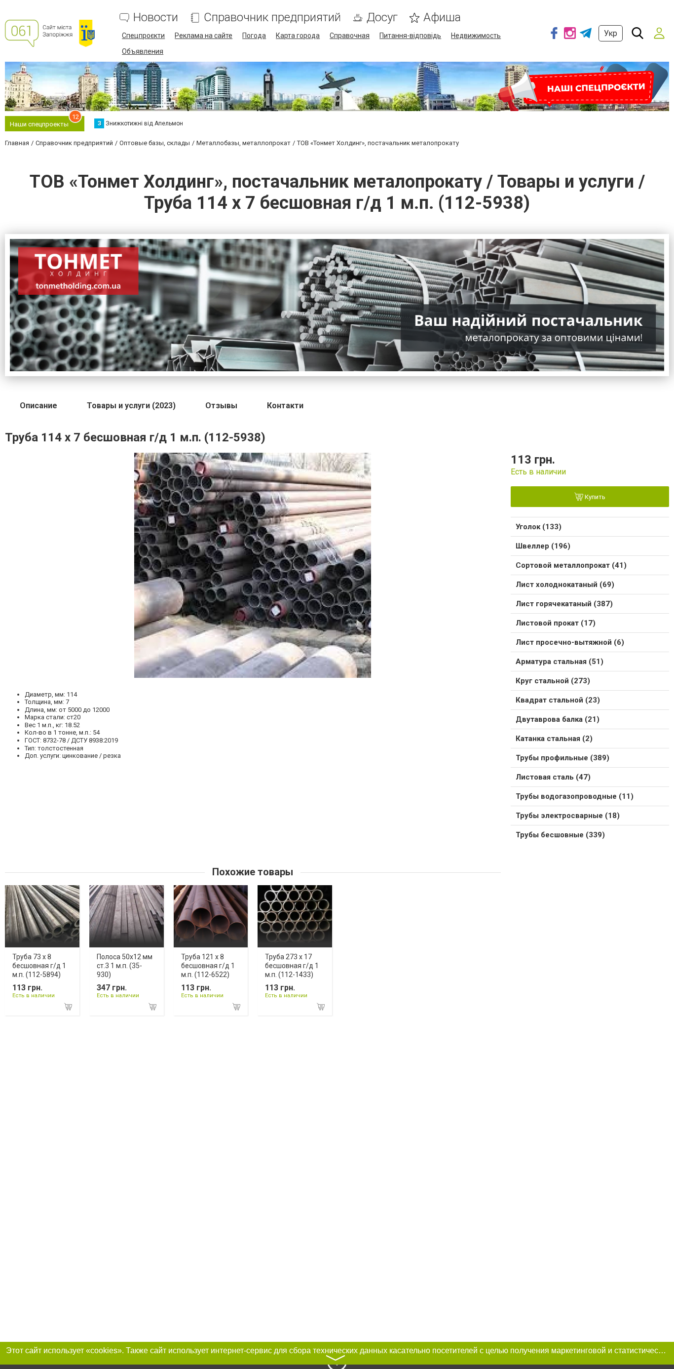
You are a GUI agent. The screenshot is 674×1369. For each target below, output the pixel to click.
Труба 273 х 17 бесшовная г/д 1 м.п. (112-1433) (292, 965)
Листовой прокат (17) (556, 623)
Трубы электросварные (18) (568, 815)
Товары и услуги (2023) (131, 405)
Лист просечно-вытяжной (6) (570, 642)
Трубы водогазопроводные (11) (575, 796)
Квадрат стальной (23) (558, 700)
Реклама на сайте (203, 35)
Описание (38, 405)
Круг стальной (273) (553, 680)
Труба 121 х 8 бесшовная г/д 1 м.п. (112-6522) (208, 965)
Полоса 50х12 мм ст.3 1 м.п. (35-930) (124, 965)
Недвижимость (476, 35)
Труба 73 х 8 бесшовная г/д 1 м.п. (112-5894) (39, 965)
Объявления (142, 51)
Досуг (382, 17)
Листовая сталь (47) (553, 777)
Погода (254, 35)
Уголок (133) (539, 526)
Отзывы (221, 405)
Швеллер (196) (543, 546)
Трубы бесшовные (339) (560, 834)
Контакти (285, 405)
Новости (155, 17)
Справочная (350, 35)
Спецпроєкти (143, 35)
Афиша (442, 17)
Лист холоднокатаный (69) (565, 584)
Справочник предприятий (272, 17)
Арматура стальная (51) (559, 661)
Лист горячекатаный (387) (564, 603)
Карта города (298, 35)
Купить (594, 497)
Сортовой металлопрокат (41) (571, 565)
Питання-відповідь (410, 35)
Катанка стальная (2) (554, 738)
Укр (610, 33)
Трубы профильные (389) (562, 757)
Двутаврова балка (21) (557, 719)
